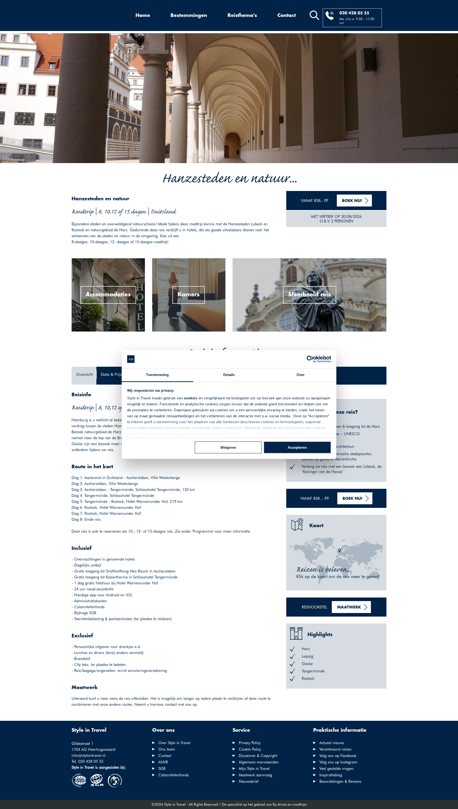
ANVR (163, 762)
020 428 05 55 (354, 13)
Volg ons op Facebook (337, 755)
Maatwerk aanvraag (255, 775)
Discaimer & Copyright (258, 755)
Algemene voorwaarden (259, 762)
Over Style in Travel (174, 743)
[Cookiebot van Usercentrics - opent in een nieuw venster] (310, 359)
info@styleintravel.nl (88, 755)
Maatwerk (349, 607)
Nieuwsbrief (249, 781)
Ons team (166, 749)
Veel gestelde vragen (336, 768)
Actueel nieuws (331, 743)
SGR (162, 768)
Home (142, 15)
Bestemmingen (189, 15)
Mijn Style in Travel (254, 768)
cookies (191, 398)
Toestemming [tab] (157, 375)
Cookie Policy (250, 749)
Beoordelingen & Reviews (340, 781)
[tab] (84, 376)
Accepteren (297, 447)
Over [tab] (301, 375)
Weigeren (228, 447)
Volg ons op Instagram (338, 762)
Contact (286, 15)
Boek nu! (352, 201)
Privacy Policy (249, 743)
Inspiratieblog (330, 775)
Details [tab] (229, 375)
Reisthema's (242, 15)
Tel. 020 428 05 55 (87, 761)
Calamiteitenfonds (173, 775)
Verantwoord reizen (335, 749)
